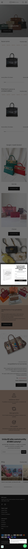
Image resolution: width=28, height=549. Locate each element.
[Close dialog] (26, 265)
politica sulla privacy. (18, 283)
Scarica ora (21, 280)
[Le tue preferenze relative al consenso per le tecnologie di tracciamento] (2, 546)
